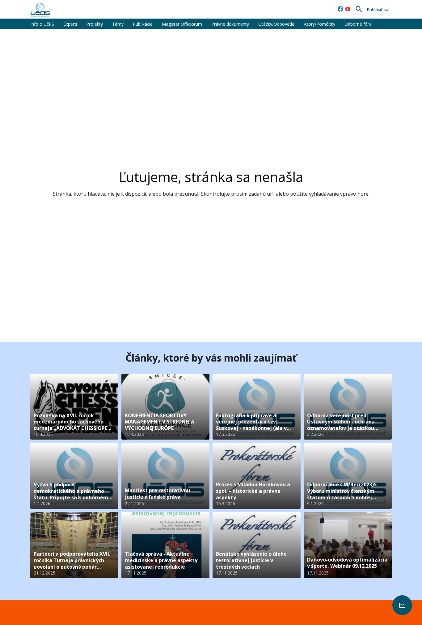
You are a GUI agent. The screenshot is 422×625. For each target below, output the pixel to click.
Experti (70, 24)
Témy (118, 24)
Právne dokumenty (230, 24)
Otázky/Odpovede (276, 24)
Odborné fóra (358, 24)
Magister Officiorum (182, 24)
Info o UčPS (42, 24)
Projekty (94, 24)
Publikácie (143, 24)
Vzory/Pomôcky (319, 24)
